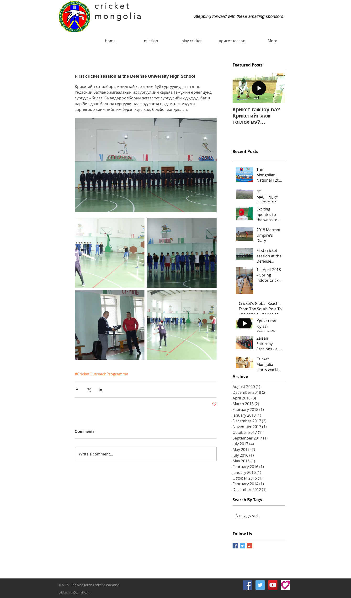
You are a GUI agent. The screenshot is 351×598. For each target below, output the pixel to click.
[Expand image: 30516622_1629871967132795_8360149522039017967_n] (109, 253)
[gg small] (285, 585)
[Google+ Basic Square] (249, 545)
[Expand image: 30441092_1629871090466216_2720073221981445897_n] (182, 325)
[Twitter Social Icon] (260, 585)
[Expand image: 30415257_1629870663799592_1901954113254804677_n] (182, 253)
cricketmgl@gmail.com (74, 592)
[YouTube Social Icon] (272, 585)
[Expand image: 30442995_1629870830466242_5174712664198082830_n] (109, 325)
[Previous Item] (240, 88)
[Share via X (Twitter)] (88, 389)
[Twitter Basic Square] (242, 545)
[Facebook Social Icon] (247, 585)
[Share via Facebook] (77, 389)
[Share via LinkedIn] (100, 389)
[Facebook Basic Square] (235, 545)
